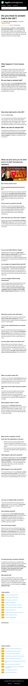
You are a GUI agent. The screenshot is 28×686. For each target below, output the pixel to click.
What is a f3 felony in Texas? (11, 614)
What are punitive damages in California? (13, 607)
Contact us (15, 5)
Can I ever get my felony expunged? (12, 653)
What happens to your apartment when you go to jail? (15, 662)
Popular (9, 5)
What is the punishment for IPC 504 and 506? (14, 656)
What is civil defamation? (10, 602)
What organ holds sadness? (11, 672)
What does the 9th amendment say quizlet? (14, 612)
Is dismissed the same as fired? (11, 597)
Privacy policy (17, 683)
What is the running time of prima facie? (13, 658)
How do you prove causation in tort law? (13, 604)
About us (10, 683)
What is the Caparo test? (10, 609)
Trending (3, 5)
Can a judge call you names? (11, 669)
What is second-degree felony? (11, 595)
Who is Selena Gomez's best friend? (12, 664)
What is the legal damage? (10, 617)
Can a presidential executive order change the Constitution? (14, 667)
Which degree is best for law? (11, 599)
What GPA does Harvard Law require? (13, 651)
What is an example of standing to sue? (13, 648)
